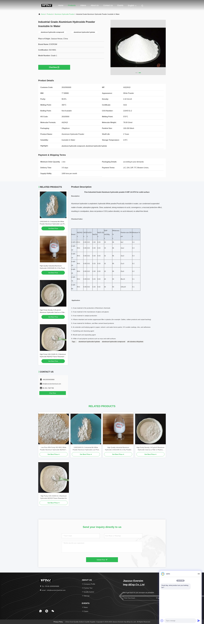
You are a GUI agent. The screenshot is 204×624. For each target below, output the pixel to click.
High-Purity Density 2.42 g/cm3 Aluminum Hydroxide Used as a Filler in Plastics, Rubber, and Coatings (53, 312)
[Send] (198, 620)
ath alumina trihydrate (135, 341)
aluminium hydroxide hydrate (89, 341)
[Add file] (161, 620)
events (120, 5)
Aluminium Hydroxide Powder (64, 14)
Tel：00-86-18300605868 (50, 586)
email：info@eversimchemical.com (53, 590)
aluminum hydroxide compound (113, 341)
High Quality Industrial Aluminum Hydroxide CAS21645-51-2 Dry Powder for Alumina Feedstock (53, 268)
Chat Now (53, 67)
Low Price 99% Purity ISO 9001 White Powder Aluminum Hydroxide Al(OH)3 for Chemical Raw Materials (53, 449)
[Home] (46, 5)
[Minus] (198, 574)
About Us (95, 5)
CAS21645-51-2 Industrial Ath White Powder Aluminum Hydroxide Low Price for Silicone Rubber (53, 224)
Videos (83, 5)
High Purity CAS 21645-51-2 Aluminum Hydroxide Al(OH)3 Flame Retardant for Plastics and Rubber (53, 356)
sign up (159, 598)
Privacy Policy (58, 622)
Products (72, 5)
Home (60, 5)
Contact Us (108, 5)
